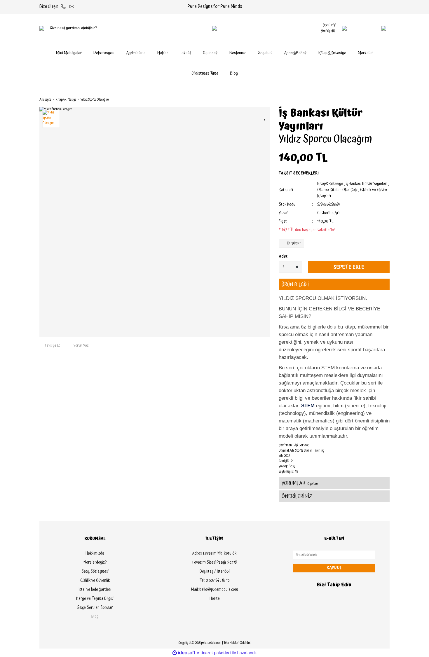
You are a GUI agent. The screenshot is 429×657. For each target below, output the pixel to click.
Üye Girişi (329, 25)
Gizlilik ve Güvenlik (95, 580)
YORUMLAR (300, 483)
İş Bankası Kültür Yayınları (321, 120)
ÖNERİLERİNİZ (297, 496)
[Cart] (372, 28)
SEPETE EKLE (348, 267)
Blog (234, 73)
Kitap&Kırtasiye (330, 184)
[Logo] (214, 28)
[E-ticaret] (214, 653)
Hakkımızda (95, 553)
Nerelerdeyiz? (95, 562)
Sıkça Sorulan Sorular (95, 607)
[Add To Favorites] (265, 116)
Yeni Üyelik (328, 31)
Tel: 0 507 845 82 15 (214, 580)
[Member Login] (344, 28)
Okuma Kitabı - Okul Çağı (337, 190)
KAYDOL (334, 568)
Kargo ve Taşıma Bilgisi (95, 598)
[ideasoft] (184, 653)
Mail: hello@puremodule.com (214, 589)
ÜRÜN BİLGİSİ (295, 284)
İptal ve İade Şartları (95, 589)
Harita (215, 598)
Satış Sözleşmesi (95, 571)
